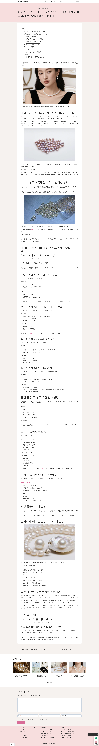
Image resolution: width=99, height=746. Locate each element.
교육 (21, 733)
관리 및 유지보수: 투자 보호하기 (31, 47)
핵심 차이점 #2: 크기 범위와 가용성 (34, 38)
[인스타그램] (34, 728)
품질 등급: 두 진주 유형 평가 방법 (31, 44)
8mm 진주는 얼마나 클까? (68, 733)
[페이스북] (32, 728)
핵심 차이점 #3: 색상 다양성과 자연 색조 (35, 39)
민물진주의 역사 (44, 735)
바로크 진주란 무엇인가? (46, 729)
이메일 (42, 715)
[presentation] (21, 667)
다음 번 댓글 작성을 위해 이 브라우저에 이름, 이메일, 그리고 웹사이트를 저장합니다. (36, 719)
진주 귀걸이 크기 (66, 727)
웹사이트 (64, 715)
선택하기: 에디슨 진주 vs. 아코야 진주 (32, 51)
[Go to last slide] (14, 671)
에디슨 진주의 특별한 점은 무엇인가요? (35, 57)
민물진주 (52, 117)
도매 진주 (32, 333)
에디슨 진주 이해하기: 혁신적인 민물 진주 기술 (34, 31)
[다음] (84, 671)
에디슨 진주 (23, 117)
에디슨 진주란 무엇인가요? (68, 735)
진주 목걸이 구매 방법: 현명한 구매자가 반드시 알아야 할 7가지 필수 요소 (77, 677)
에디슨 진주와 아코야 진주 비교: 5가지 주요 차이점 (35, 34)
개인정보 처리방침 (24, 735)
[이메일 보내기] (96, 742)
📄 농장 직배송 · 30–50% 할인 (93, 734)
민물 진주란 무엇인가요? (68, 737)
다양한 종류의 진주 (66, 729)
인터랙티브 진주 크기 (24, 737)
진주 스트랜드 (43, 468)
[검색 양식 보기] (81, 1)
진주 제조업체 (34, 229)
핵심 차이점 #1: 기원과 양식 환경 (33, 36)
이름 (19, 715)
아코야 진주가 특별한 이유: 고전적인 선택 (33, 33)
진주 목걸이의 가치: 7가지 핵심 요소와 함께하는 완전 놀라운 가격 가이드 (40, 677)
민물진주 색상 (44, 727)
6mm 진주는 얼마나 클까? (68, 731)
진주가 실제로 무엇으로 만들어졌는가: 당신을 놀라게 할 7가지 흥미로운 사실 (32, 649)
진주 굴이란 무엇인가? (46, 731)
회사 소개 (22, 727)
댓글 (18, 697)
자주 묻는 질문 (76, 1)
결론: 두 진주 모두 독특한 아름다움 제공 (33, 52)
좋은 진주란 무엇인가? (46, 733)
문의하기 (22, 729)
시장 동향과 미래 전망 (29, 49)
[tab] (47, 682)
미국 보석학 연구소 (33, 511)
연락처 (68, 1)
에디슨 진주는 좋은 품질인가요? (33, 56)
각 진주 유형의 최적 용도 (29, 46)
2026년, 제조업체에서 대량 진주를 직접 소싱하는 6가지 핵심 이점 (67, 648)
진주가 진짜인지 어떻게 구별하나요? (49, 737)
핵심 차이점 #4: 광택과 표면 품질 (33, 41)
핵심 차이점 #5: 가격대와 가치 (33, 43)
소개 (61, 1)
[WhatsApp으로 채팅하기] (96, 738)
